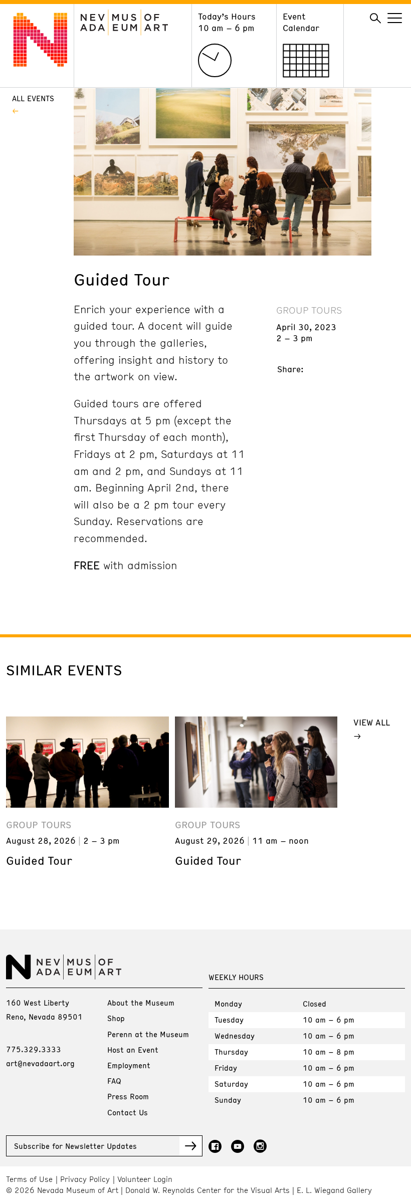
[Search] (375, 18)
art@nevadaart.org (40, 1063)
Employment (128, 1065)
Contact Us (127, 1112)
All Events (33, 98)
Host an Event (132, 1049)
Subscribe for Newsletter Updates (75, 1146)
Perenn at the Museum (148, 1034)
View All (371, 722)
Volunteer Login (144, 1179)
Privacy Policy (85, 1179)
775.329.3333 (33, 1049)
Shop (116, 1018)
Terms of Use (29, 1179)
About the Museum (140, 1002)
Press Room (128, 1096)
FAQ (114, 1080)
